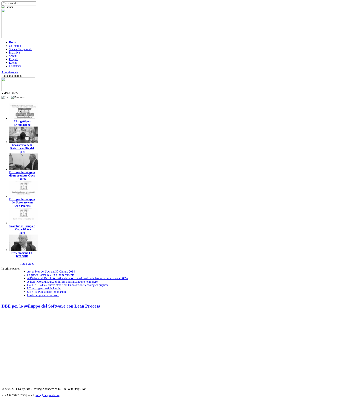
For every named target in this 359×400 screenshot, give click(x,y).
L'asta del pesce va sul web (43, 295)
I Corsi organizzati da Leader (44, 288)
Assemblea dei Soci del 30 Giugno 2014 (51, 271)
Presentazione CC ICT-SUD (22, 254)
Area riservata (9, 72)
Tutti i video (27, 263)
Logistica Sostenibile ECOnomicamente (50, 274)
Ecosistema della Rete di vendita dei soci (22, 148)
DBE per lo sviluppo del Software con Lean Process (22, 202)
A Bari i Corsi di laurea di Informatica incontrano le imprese (62, 281)
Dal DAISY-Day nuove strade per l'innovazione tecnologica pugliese (67, 285)
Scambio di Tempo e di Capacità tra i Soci (22, 229)
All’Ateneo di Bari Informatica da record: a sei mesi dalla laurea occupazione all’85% (77, 278)
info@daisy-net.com (47, 395)
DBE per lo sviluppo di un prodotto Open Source (22, 175)
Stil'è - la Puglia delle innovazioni (47, 291)
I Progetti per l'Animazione (22, 123)
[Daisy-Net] (29, 36)
